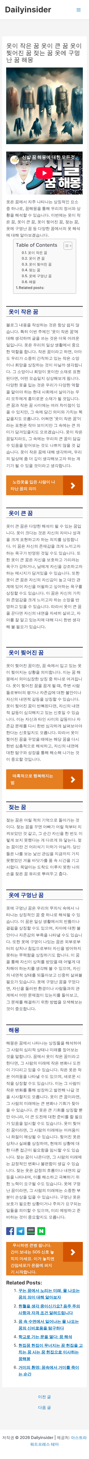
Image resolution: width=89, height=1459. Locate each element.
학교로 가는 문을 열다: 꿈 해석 (45, 1336)
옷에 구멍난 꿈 (40, 276)
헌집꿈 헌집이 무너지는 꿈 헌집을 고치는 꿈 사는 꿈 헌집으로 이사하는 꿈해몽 (51, 1352)
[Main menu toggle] (78, 9)
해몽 (32, 282)
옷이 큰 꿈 (37, 258)
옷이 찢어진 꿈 (40, 264)
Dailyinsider (28, 9)
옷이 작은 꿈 (37, 252)
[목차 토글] (65, 246)
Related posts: (31, 288)
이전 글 (44, 1397)
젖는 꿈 (34, 270)
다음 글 (44, 1407)
